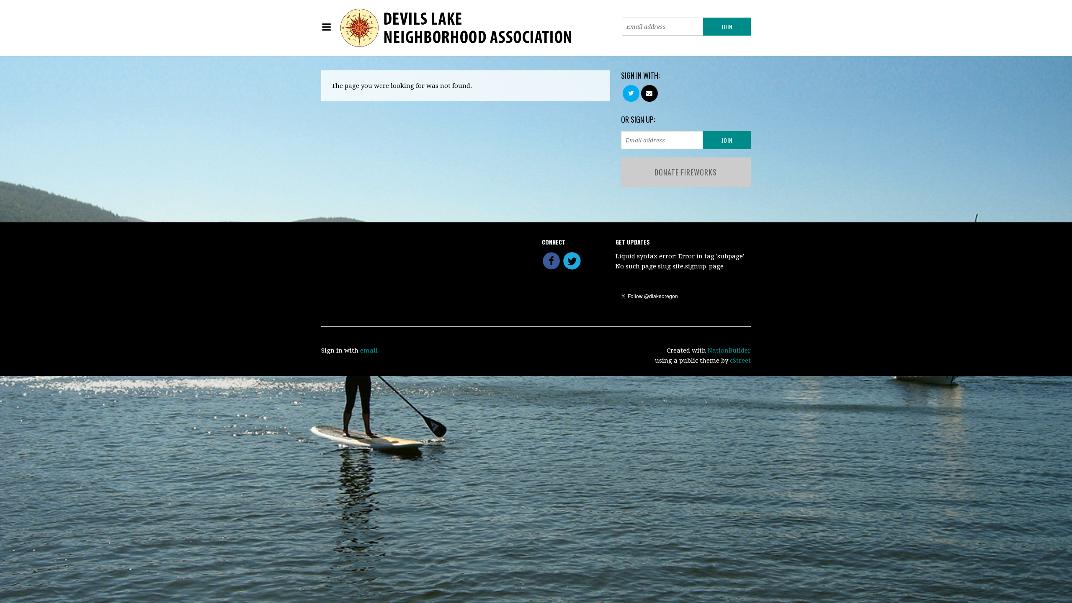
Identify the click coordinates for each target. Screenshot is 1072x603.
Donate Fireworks (686, 172)
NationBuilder (729, 350)
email (369, 350)
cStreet (740, 360)
